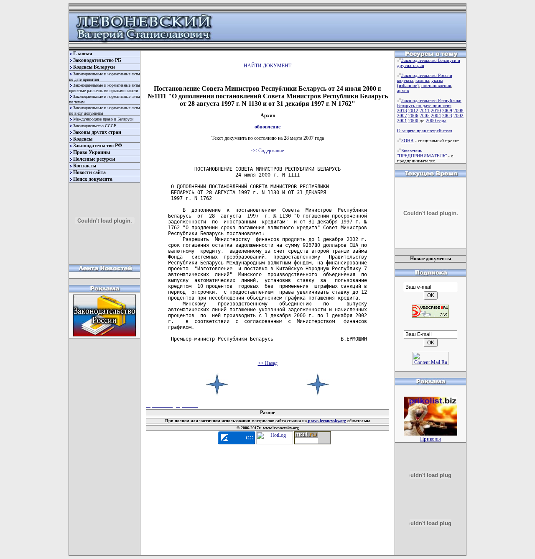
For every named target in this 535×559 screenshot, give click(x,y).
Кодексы (82, 139)
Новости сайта (89, 172)
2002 (458, 115)
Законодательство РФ (97, 146)
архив (403, 90)
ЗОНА (407, 140)
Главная (82, 53)
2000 (413, 120)
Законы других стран (97, 132)
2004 (436, 115)
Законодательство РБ (97, 60)
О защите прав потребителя (424, 130)
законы (422, 80)
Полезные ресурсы (94, 159)
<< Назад (268, 363)
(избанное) (408, 85)
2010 (436, 110)
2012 (413, 110)
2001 (402, 120)
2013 (402, 110)
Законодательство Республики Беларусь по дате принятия (429, 103)
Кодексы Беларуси (94, 67)
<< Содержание (267, 151)
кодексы (405, 80)
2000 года (436, 120)
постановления (436, 85)
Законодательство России (426, 75)
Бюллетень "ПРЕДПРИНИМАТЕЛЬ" (422, 153)
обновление (267, 127)
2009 (447, 110)
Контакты (84, 166)
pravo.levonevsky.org (326, 420)
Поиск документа (92, 179)
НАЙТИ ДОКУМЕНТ (267, 66)
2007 (402, 115)
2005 (425, 115)
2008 (458, 110)
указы (437, 80)
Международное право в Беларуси (103, 119)
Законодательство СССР (94, 125)
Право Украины (91, 152)
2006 (413, 115)
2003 (447, 115)
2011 (425, 110)
